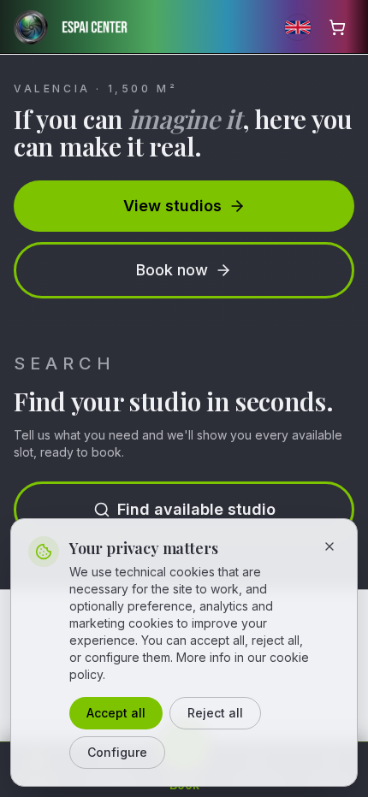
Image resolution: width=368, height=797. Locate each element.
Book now (172, 270)
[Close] (329, 546)
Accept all (115, 712)
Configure (117, 752)
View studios (172, 206)
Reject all (215, 712)
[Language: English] (297, 27)
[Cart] (337, 27)
